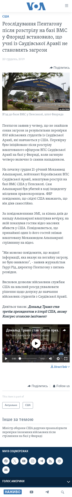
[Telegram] (47, 492)
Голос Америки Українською (29, 335)
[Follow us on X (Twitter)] (14, 461)
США (5, 16)
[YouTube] (31, 492)
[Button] (60, 67)
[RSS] (50, 461)
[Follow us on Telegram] (41, 461)
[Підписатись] (6, 470)
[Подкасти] (59, 461)
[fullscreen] (66, 358)
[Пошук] (62, 492)
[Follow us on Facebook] (6, 461)
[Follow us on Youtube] (23, 461)
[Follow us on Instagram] (32, 461)
